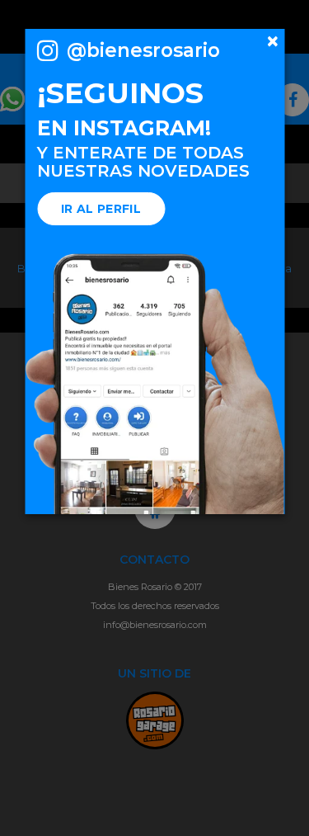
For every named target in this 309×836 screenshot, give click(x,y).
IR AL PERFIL (101, 208)
